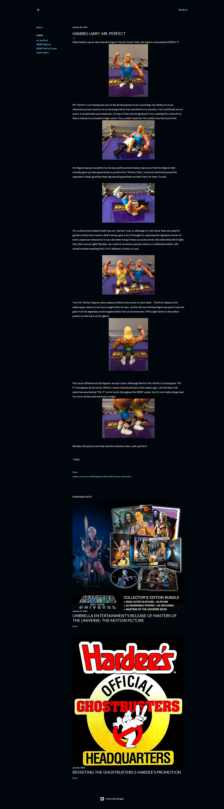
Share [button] (39, 27)
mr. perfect (42, 40)
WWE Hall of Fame (46, 48)
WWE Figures (43, 44)
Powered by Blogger (114, 798)
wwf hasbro (42, 52)
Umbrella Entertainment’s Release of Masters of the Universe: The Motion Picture (124, 618)
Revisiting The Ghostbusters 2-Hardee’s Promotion (126, 772)
